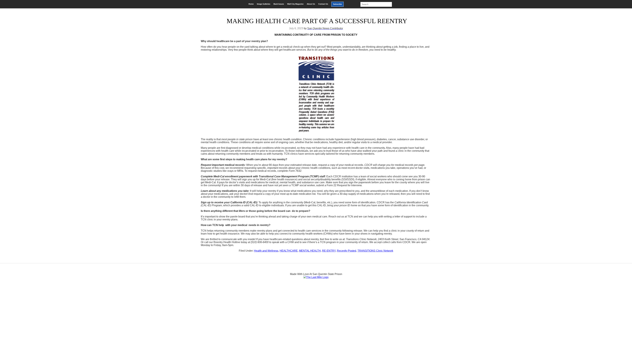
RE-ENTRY (329, 250)
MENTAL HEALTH (310, 250)
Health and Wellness (266, 250)
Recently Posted (346, 250)
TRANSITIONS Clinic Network (375, 250)
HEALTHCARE (289, 250)
